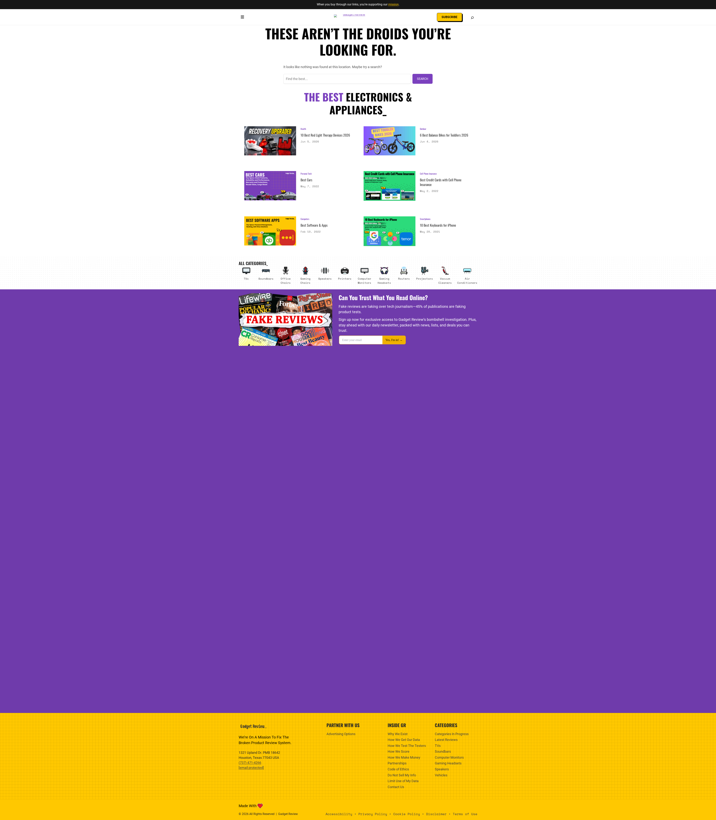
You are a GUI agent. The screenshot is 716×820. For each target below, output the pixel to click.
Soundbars (266, 279)
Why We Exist (398, 734)
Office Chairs (286, 281)
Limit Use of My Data (403, 781)
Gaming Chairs (305, 281)
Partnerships (397, 763)
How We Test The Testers (407, 746)
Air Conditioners (467, 281)
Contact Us (396, 787)
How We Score (398, 751)
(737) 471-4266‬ (250, 763)
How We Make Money (404, 757)
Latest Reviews (446, 740)
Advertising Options (340, 734)
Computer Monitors (364, 281)
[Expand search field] (472, 18)
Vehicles (441, 775)
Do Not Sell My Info (402, 775)
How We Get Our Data (404, 740)
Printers (344, 279)
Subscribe (449, 17)
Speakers (325, 279)
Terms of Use (465, 813)
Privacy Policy (372, 813)
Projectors (424, 279)
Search (422, 79)
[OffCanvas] (242, 17)
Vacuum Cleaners (445, 281)
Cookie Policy (406, 813)
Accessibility (339, 813)
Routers (404, 279)
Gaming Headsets (384, 281)
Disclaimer (436, 813)
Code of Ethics (398, 769)
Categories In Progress (452, 734)
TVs (246, 279)
